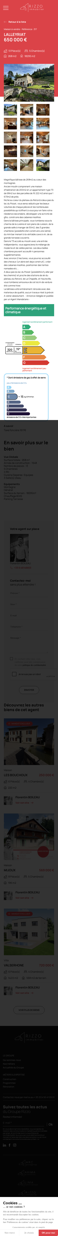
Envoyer (29, 689)
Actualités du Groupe (13, 1067)
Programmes (9, 1083)
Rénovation (8, 1086)
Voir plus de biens (29, 1010)
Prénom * (14, 593)
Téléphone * (16, 627)
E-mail (13, 615)
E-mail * (7, 1122)
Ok (51, 1124)
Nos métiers (9, 1064)
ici (38, 1139)
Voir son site (22, 802)
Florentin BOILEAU (20, 563)
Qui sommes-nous (12, 1060)
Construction (9, 1079)
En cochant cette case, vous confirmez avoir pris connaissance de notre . (30, 662)
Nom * (13, 604)
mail (26, 1097)
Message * (15, 638)
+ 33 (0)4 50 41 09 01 (44, 1097)
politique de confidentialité (34, 665)
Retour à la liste (17, 21)
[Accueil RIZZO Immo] (32, 11)
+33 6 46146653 (22, 567)
